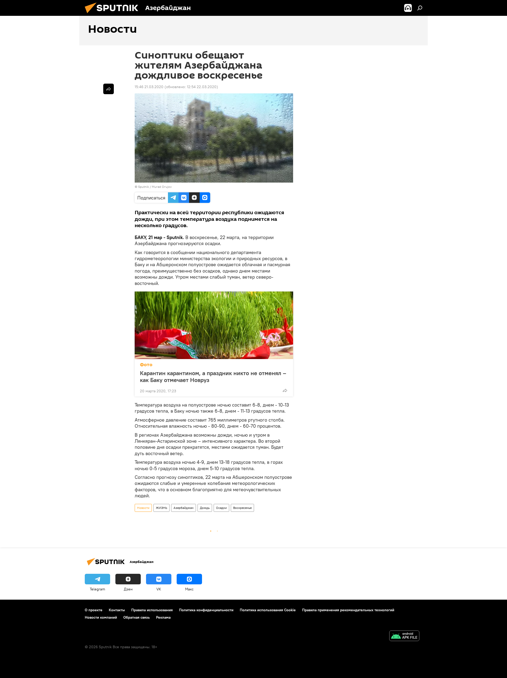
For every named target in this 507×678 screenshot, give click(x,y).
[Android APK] (404, 636)
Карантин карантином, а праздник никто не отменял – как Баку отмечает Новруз (213, 376)
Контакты (117, 610)
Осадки (221, 508)
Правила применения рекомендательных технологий (348, 610)
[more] (285, 390)
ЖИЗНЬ (161, 508)
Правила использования (152, 610)
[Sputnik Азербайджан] (113, 14)
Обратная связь (136, 617)
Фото (146, 364)
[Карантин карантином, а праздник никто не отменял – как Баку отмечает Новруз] (214, 325)
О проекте (93, 610)
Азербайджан (183, 508)
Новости (143, 508)
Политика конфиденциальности (206, 610)
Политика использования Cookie (268, 610)
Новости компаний (101, 617)
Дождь (205, 508)
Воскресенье (242, 508)
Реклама (163, 617)
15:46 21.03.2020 (149, 86)
